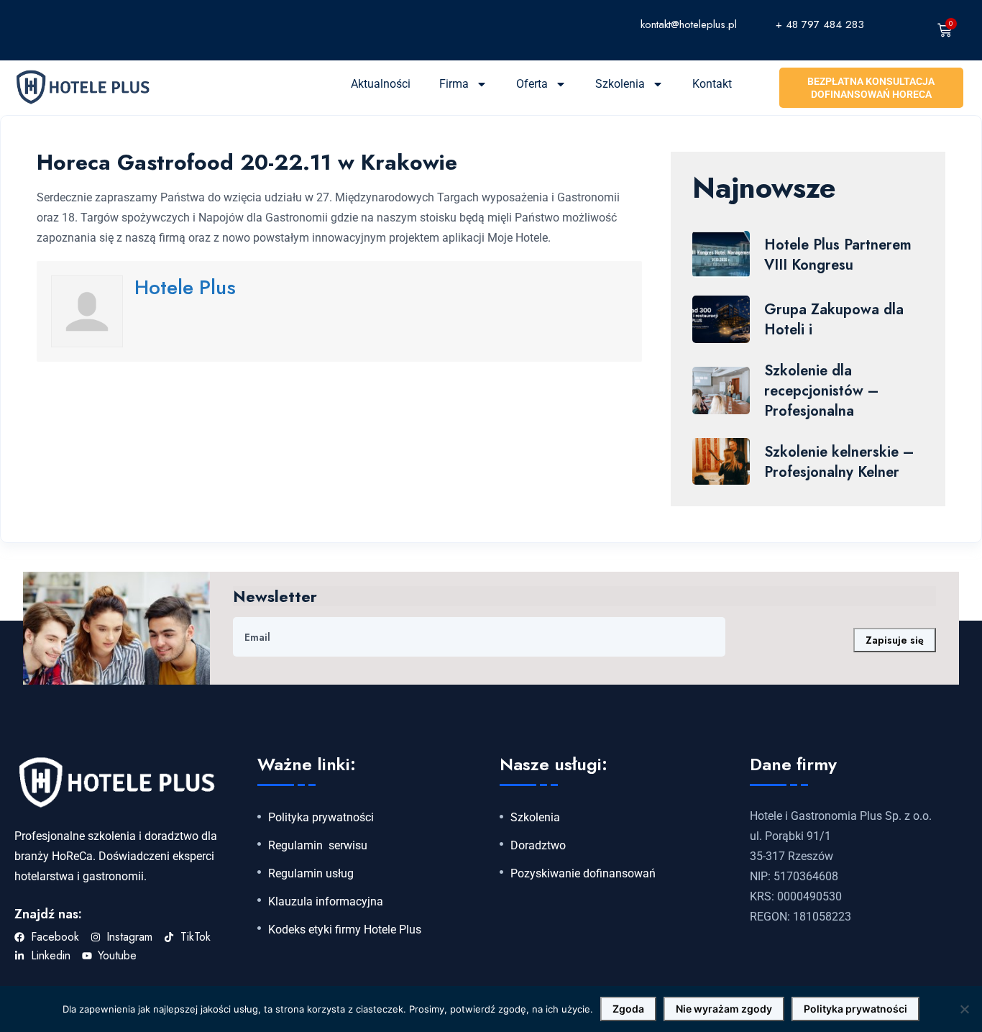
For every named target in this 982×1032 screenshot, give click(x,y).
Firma (454, 84)
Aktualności (380, 84)
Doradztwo (538, 845)
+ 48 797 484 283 (820, 24)
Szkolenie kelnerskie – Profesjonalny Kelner (839, 462)
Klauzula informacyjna (325, 901)
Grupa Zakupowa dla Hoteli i (834, 319)
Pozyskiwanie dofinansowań (583, 873)
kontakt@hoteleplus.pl (689, 24)
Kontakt (712, 84)
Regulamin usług (311, 873)
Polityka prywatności (321, 817)
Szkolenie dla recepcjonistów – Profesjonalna (821, 390)
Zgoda (628, 1009)
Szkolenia (620, 84)
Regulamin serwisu (317, 845)
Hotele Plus (185, 287)
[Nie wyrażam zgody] (964, 1009)
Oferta (532, 84)
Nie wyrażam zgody (724, 1009)
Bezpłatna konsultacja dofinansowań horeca (871, 88)
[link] (569, 23)
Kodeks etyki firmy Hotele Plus (344, 929)
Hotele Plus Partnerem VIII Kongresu (838, 254)
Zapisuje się (895, 640)
